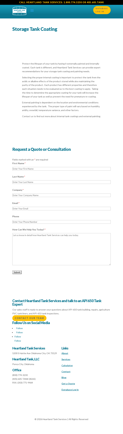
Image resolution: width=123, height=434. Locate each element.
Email (15, 203)
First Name (18, 163)
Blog (64, 377)
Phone (15, 216)
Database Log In (102, 10)
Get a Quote (68, 383)
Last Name (18, 176)
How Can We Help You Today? (28, 229)
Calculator (67, 365)
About (65, 353)
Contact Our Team (29, 318)
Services (66, 359)
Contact (66, 371)
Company (18, 190)
